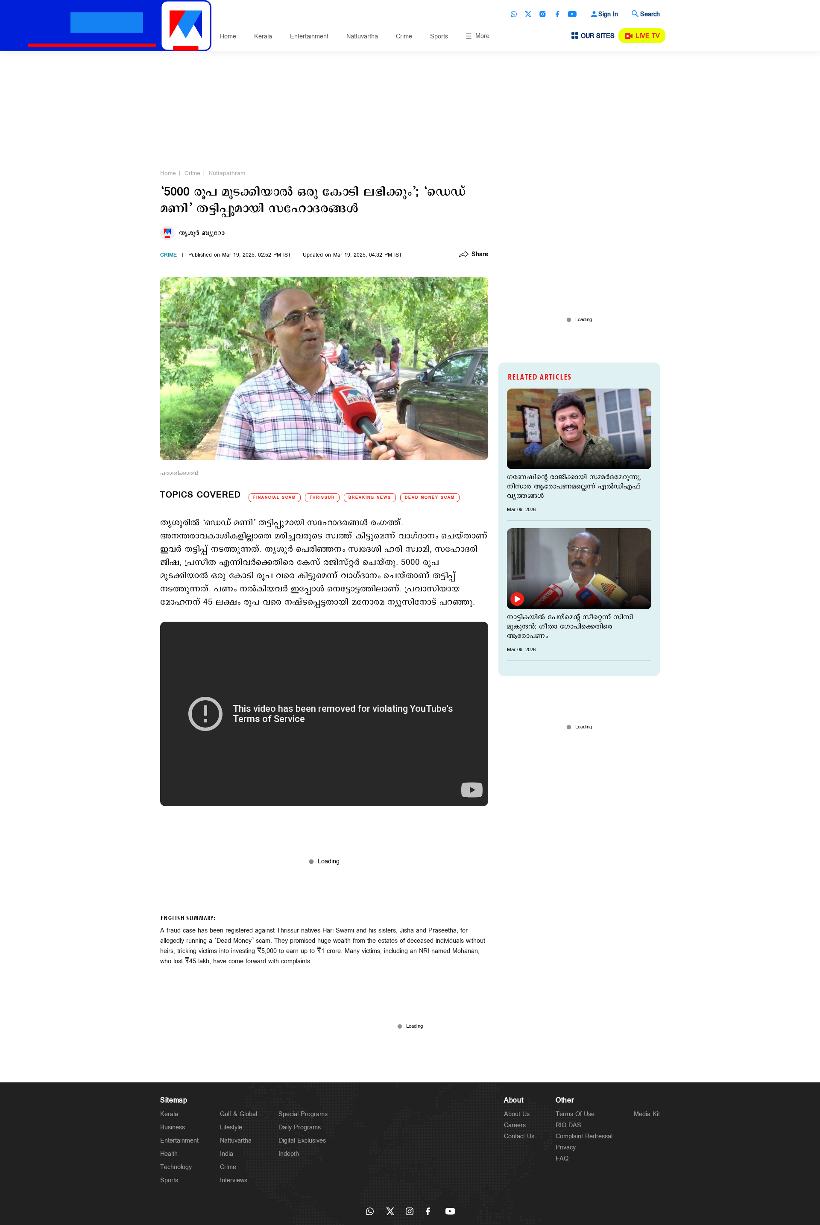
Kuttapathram (227, 173)
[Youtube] (572, 14)
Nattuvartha (362, 36)
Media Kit (647, 1114)
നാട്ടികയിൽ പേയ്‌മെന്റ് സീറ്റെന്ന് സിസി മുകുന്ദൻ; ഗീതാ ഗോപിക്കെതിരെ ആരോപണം (570, 627)
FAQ (562, 1158)
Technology (176, 1167)
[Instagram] (543, 14)
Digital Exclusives (302, 1140)
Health (169, 1153)
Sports (439, 36)
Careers (515, 1125)
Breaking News (369, 497)
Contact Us (519, 1136)
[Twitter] (528, 14)
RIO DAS (568, 1125)
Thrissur (322, 497)
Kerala (263, 36)
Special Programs (303, 1114)
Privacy (566, 1147)
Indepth (288, 1153)
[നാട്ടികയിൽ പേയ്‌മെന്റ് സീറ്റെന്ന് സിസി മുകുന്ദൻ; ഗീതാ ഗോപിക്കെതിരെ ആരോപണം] (579, 568)
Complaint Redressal (584, 1136)
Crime (404, 36)
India (226, 1153)
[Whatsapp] (514, 14)
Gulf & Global (238, 1114)
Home (228, 36)
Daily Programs (299, 1127)
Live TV (648, 36)
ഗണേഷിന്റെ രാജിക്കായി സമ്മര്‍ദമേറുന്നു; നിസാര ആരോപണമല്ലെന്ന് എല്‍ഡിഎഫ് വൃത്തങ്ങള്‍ (574, 487)
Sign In (608, 14)
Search (650, 14)
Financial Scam (274, 497)
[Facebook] (557, 14)
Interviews (233, 1180)
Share (480, 255)
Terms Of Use (575, 1114)
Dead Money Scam (430, 497)
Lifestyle (231, 1127)
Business (172, 1127)
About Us (517, 1114)
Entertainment (309, 36)
